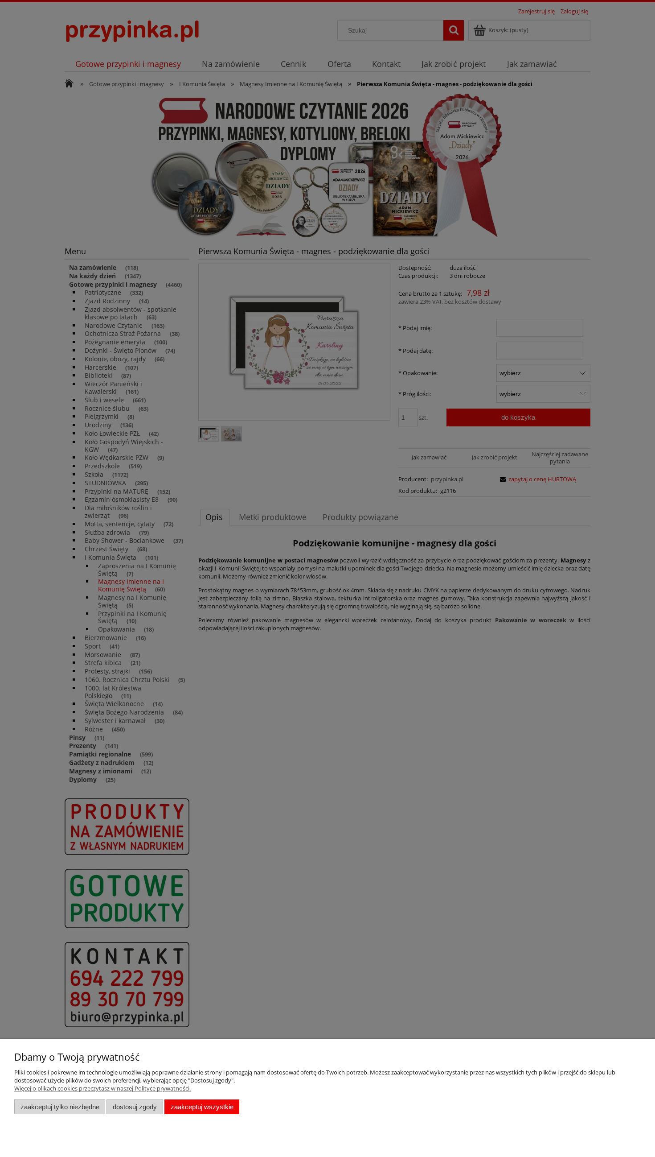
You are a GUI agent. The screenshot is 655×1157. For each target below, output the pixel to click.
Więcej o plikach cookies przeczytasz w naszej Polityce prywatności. (102, 1088)
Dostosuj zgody (135, 1107)
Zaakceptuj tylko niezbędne (59, 1107)
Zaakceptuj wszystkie (202, 1107)
